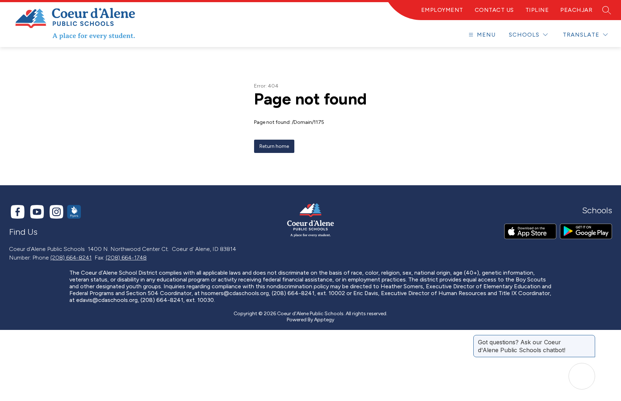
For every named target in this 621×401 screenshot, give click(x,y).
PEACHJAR (576, 9)
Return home (274, 146)
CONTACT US (494, 9)
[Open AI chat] (581, 376)
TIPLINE (537, 9)
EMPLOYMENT (442, 9)
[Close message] (589, 338)
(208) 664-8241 (71, 257)
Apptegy (324, 320)
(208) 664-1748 (126, 257)
